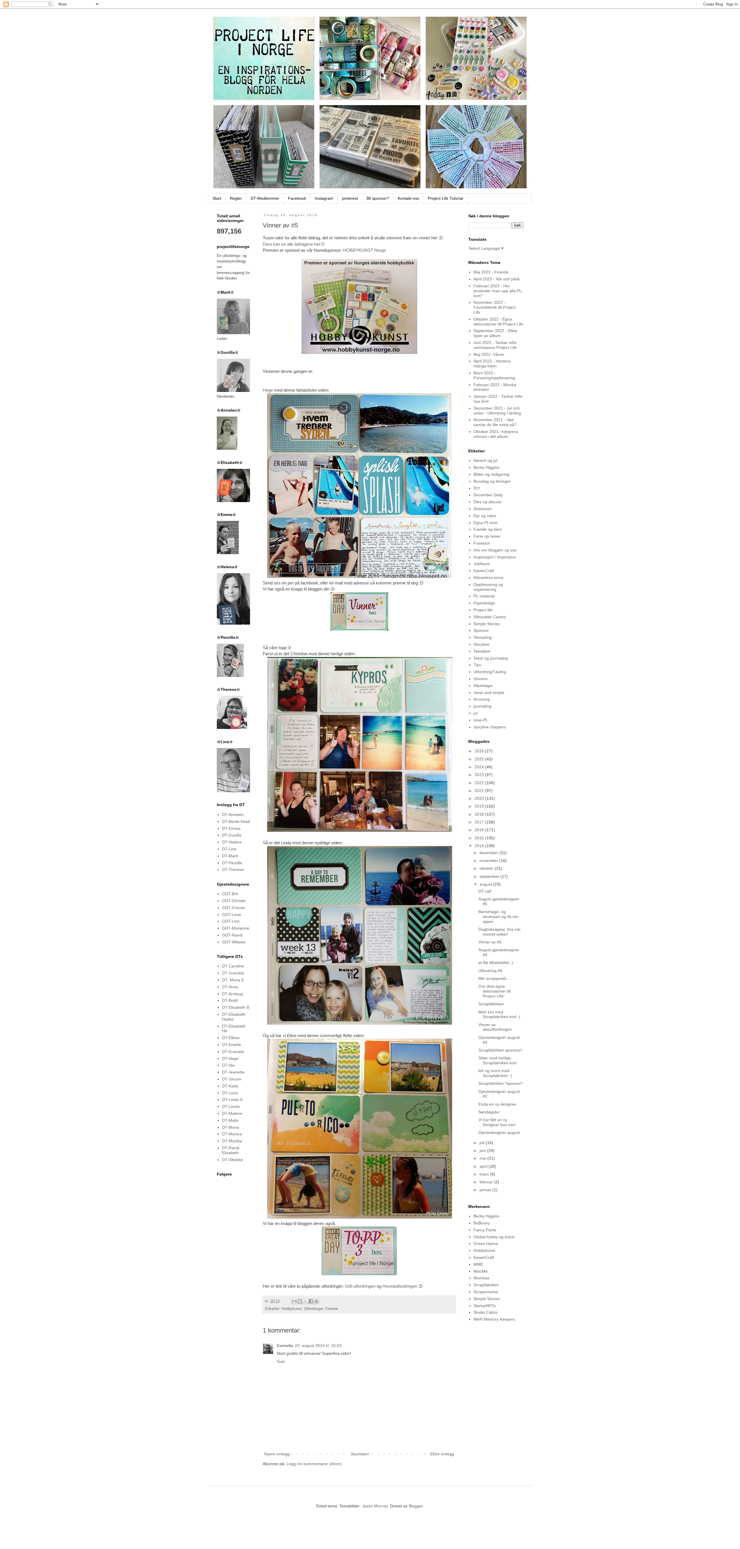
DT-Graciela (233, 1051)
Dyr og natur (484, 515)
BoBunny (481, 1223)
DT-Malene (232, 1113)
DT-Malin (230, 1120)
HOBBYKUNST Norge (364, 250)
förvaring (481, 699)
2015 (480, 838)
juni (483, 1150)
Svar (281, 1361)
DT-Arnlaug (232, 993)
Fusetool (481, 543)
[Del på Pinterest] (316, 1301)
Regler (236, 198)
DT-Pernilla (232, 862)
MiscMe (480, 1271)
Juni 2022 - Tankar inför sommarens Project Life (495, 345)
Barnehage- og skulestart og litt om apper (498, 916)
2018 (480, 814)
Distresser (482, 508)
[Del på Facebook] (311, 1301)
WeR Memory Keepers (494, 1319)
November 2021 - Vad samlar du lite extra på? (495, 422)
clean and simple (488, 692)
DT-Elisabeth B (235, 1007)
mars (485, 1174)
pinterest (350, 198)
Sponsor (481, 630)
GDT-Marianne (235, 928)
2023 (480, 774)
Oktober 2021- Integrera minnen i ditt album (495, 434)
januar (486, 1189)
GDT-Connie (233, 907)
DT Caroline (233, 966)
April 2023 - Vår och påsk (496, 279)
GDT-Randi (232, 935)
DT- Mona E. (233, 980)
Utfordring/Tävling (489, 671)
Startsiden (360, 1454)
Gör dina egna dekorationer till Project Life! (494, 991)
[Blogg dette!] (300, 1301)
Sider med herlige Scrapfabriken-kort (497, 1060)
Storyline (481, 644)
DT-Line (229, 849)
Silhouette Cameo (489, 617)
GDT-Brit (230, 893)
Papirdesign (484, 603)
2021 (480, 790)
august (486, 884)
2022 (480, 782)
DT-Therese (233, 869)
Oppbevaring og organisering (488, 587)
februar (487, 1182)
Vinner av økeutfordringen (495, 1027)
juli (483, 1142)
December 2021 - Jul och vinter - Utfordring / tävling (497, 410)
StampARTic (484, 1305)
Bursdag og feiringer (492, 481)
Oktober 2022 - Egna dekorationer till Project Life (498, 321)
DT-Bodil (230, 1000)
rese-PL (480, 720)
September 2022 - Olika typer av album (495, 333)
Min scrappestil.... (494, 978)
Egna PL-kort (485, 522)
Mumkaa (481, 1278)
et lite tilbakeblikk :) (495, 962)
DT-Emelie (231, 1044)
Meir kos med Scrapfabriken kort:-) (499, 1014)
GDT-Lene (231, 914)
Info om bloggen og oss (495, 550)
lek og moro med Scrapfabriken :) (495, 1073)
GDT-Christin (234, 900)
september (490, 876)
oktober (487, 868)
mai (483, 1158)
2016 (480, 830)
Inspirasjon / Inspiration (494, 557)
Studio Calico (485, 1312)
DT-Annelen (233, 814)
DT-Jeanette (233, 1072)
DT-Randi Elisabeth (230, 1150)
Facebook (297, 198)
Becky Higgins (486, 467)
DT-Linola (231, 1106)
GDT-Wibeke (233, 942)
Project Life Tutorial (445, 198)
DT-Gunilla (231, 835)
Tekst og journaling (490, 658)
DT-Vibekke (232, 1159)
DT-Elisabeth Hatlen (233, 1016)
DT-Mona (230, 1127)
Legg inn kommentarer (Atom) (314, 1463)
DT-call (484, 891)
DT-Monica (232, 1134)
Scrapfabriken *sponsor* (500, 1083)
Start (216, 198)
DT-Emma (231, 828)
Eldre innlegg (442, 1454)
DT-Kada (230, 1086)
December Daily (488, 495)
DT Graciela (233, 973)
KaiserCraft (483, 570)
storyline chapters (489, 727)
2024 (480, 767)
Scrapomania (485, 1291)
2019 (480, 806)
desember (489, 852)
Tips (477, 664)
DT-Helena (232, 842)
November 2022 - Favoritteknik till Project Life (494, 307)
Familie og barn (487, 529)
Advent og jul (485, 460)
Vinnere (331, 1309)
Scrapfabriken (491, 1004)
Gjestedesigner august (499, 1132)
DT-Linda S (232, 1099)
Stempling (482, 637)
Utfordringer (313, 1309)
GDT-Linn (231, 921)
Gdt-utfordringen (360, 1286)
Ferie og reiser (486, 536)
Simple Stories (486, 623)
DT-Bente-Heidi (236, 821)
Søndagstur (489, 1112)
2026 (480, 751)
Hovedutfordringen (399, 1286)
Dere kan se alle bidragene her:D (294, 244)
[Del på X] (305, 1301)
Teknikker (482, 651)
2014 (480, 845)
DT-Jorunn (231, 1079)
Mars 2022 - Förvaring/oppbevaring (494, 375)
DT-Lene (230, 1093)
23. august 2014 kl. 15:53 (318, 1345)
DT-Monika (232, 1141)
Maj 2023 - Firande (490, 272)
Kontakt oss (408, 198)
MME (478, 1264)
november (489, 860)
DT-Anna (230, 986)
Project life (483, 610)
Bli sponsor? (378, 198)
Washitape (483, 685)
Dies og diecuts (487, 501)
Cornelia (285, 1345)
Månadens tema (488, 577)
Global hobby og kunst (494, 1237)
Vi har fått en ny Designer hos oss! (497, 1122)
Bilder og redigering (491, 474)
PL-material (484, 596)
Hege (268, 390)
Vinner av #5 (490, 942)
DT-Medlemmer (265, 198)
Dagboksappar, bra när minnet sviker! (499, 932)
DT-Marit (230, 856)
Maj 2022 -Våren (488, 354)
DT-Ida (228, 1065)
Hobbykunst (291, 1309)
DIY (476, 488)
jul (475, 713)
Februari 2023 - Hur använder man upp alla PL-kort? (498, 291)
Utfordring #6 (490, 970)
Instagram (324, 198)
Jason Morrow (375, 1506)
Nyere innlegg (277, 1454)
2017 (480, 822)
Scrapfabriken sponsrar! (500, 1050)
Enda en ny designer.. (498, 1104)
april (484, 1166)
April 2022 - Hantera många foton (491, 363)
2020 (480, 798)
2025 (480, 759)
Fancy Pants (484, 1230)
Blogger (416, 1506)
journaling (482, 706)
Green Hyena (485, 1243)
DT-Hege (230, 1058)
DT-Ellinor (231, 1037)
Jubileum (481, 563)
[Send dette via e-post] (294, 1301)
